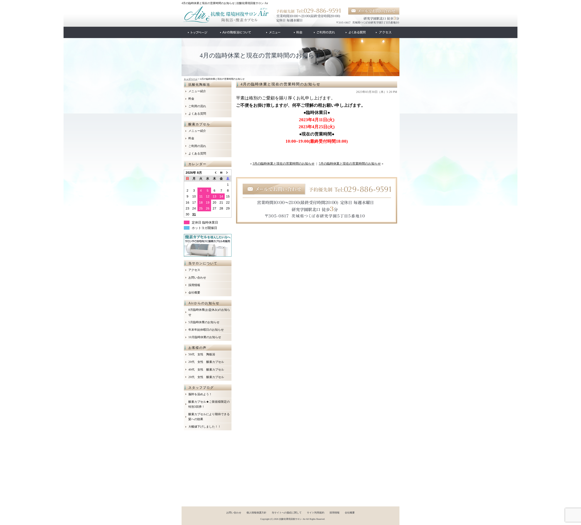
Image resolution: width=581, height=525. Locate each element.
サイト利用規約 (315, 512)
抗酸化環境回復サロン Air (292, 519)
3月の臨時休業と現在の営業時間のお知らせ (284, 163)
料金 (191, 98)
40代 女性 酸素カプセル (206, 369)
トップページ (190, 79)
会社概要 (194, 292)
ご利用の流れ (197, 106)
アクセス (194, 270)
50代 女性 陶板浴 (201, 354)
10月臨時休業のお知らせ (204, 337)
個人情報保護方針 (256, 512)
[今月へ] (221, 172)
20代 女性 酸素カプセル (206, 362)
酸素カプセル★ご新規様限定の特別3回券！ (209, 404)
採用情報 (194, 285)
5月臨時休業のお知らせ (203, 322)
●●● (198, 32)
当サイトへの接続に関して (287, 512)
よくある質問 (197, 113)
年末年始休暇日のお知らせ (206, 329)
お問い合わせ (197, 277)
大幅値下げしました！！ (204, 426)
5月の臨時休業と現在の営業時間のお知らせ (350, 163)
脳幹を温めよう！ (200, 394)
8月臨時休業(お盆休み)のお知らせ (209, 312)
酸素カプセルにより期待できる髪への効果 (209, 416)
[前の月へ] (214, 172)
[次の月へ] (228, 172)
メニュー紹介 (197, 91)
